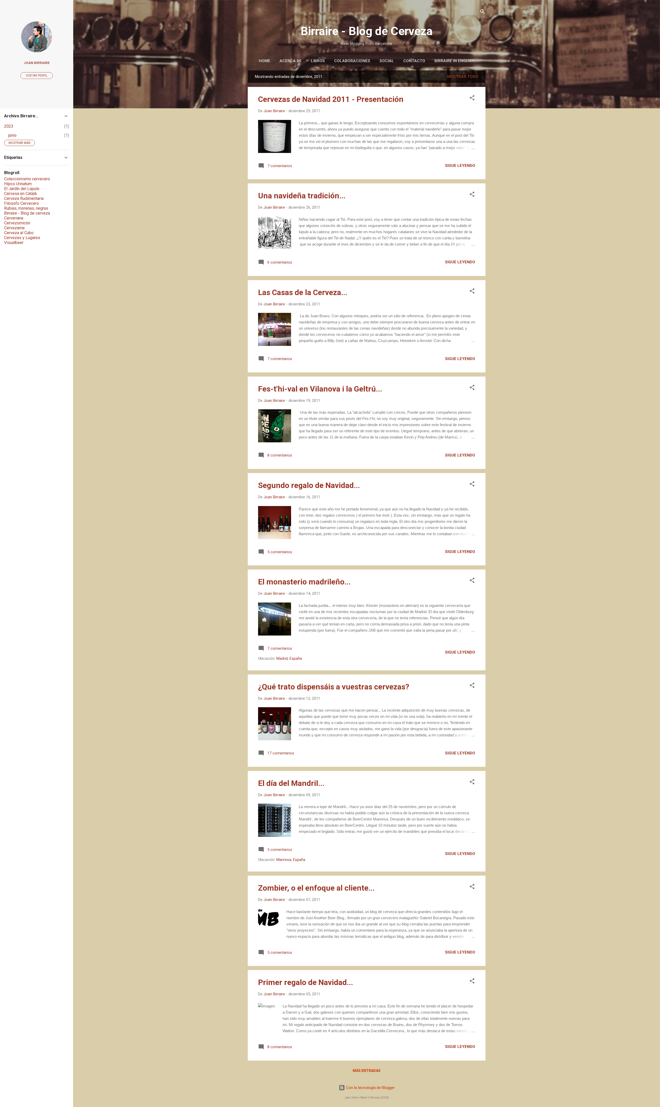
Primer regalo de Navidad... (305, 982)
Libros (318, 61)
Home (264, 61)
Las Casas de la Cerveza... (302, 292)
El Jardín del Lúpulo (21, 188)
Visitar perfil (36, 75)
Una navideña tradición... (301, 195)
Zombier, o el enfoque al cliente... (316, 887)
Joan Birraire (37, 63)
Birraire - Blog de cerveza (27, 213)
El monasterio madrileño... (304, 581)
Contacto (414, 61)
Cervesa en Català (20, 193)
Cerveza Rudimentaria (24, 198)
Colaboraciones (352, 61)
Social (387, 61)
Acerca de (290, 61)
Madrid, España (289, 658)
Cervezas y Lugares (22, 237)
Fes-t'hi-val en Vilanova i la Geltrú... (320, 388)
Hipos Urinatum (18, 183)
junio (12, 135)
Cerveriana (13, 218)
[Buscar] (482, 12)
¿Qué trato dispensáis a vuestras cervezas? (333, 686)
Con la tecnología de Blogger (370, 1087)
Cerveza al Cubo (19, 232)
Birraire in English (454, 61)
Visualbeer (13, 242)
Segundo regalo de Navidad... (309, 485)
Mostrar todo (462, 76)
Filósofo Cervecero (21, 203)
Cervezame (14, 227)
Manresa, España (290, 859)
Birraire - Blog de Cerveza (367, 31)
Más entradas (367, 1071)
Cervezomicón (17, 223)
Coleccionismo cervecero (27, 178)
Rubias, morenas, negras (26, 208)
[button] (472, 98)
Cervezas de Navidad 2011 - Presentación (330, 99)
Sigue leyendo (460, 165)
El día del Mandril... (291, 783)
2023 (8, 126)
